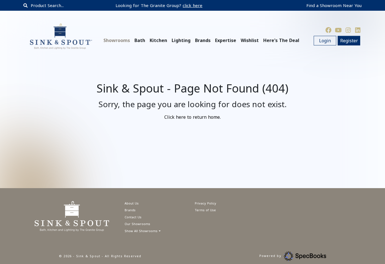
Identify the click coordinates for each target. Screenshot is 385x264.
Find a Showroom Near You (334, 5)
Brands (130, 210)
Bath (139, 40)
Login (325, 41)
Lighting (181, 40)
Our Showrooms (137, 224)
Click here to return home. (192, 117)
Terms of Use (205, 210)
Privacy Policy (205, 203)
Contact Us (133, 217)
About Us (132, 203)
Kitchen (158, 40)
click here (192, 5)
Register (349, 41)
